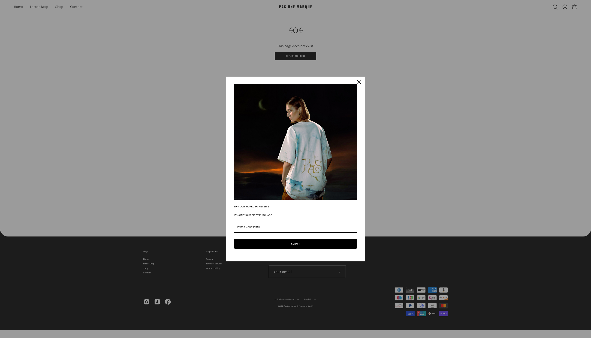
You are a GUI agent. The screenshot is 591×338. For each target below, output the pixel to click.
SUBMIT (295, 243)
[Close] (359, 82)
